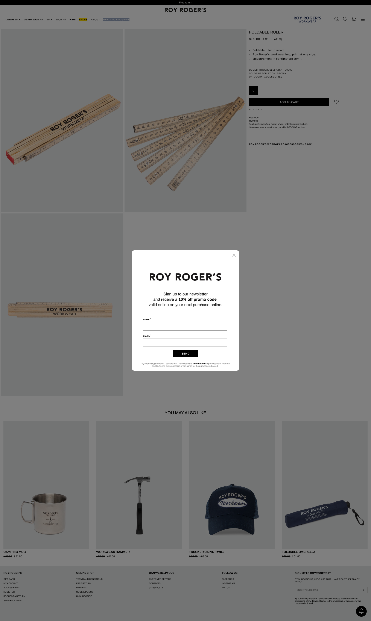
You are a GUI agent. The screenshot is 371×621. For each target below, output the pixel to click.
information (199, 363)
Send (185, 353)
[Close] (234, 255)
